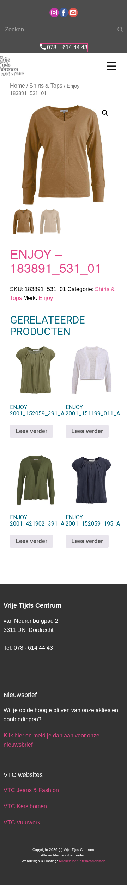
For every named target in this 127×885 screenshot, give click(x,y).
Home (17, 86)
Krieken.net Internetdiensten (82, 861)
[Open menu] (111, 66)
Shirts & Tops (45, 86)
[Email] (73, 12)
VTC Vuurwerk (22, 823)
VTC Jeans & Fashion (31, 790)
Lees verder (31, 431)
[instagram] (54, 12)
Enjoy (45, 298)
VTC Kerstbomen (26, 806)
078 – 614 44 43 (66, 47)
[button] (105, 113)
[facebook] (63, 12)
